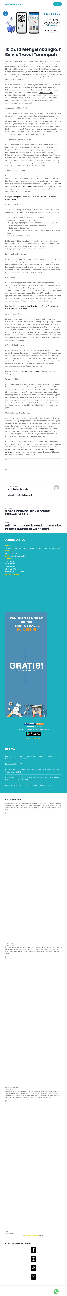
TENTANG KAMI (31, 738)
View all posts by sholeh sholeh (20, 495)
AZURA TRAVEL (13, 4)
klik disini (41, 1235)
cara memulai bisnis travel (38, 72)
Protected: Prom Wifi (13, 764)
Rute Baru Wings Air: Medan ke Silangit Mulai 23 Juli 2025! (28, 785)
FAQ (39, 738)
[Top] (56, 1291)
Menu (57, 4)
